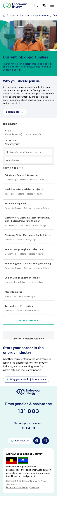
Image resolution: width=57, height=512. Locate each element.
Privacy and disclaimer (17, 487)
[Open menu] (52, 5)
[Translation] (44, 5)
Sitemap (34, 487)
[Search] (36, 5)
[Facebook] (36, 440)
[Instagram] (45, 440)
